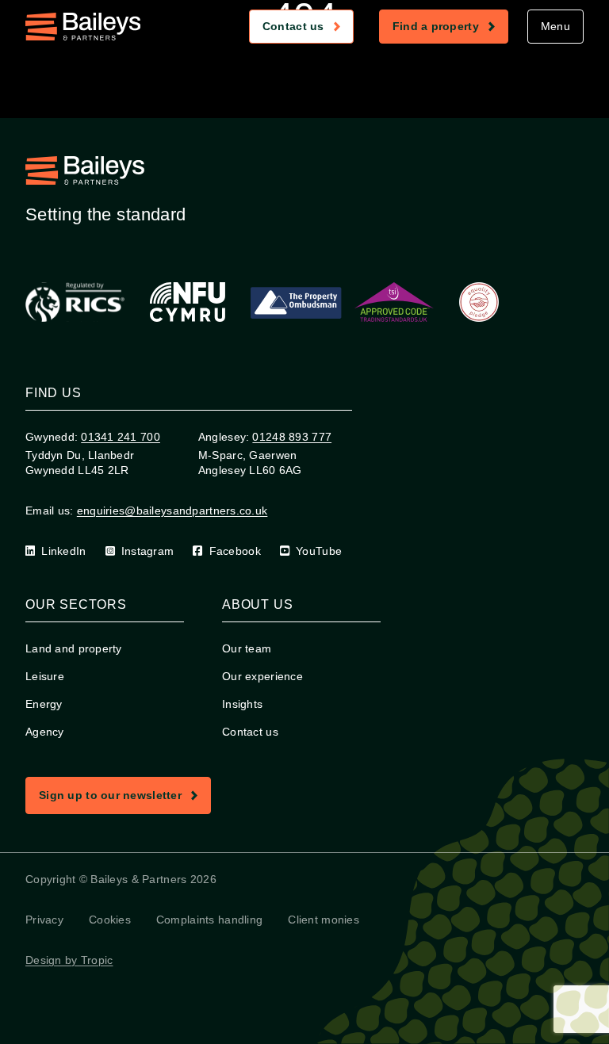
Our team (246, 648)
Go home (310, 103)
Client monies (323, 919)
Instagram (147, 551)
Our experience (262, 676)
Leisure (44, 676)
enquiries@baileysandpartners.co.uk (172, 510)
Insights (242, 704)
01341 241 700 (120, 436)
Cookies (110, 919)
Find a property (450, 29)
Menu (555, 26)
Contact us (308, 29)
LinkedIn (63, 551)
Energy (44, 704)
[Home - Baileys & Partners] (82, 26)
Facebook (235, 551)
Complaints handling (209, 919)
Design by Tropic (69, 960)
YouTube (319, 551)
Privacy (44, 919)
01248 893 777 (291, 436)
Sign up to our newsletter (124, 798)
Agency (44, 731)
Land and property (73, 648)
